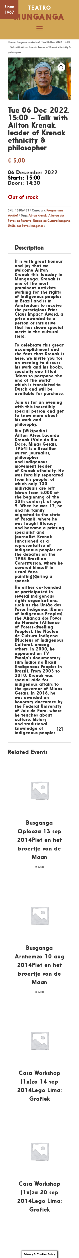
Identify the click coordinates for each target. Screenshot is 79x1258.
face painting (26, 574)
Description (29, 247)
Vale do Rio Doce (36, 442)
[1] (34, 577)
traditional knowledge (31, 726)
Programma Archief (28, 42)
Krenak (28, 470)
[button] (61, 67)
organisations (42, 600)
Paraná (28, 519)
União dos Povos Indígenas (25, 226)
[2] (60, 729)
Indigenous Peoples (41, 613)
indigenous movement (31, 464)
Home (11, 42)
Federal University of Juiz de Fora (38, 708)
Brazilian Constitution (30, 561)
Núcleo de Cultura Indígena (51, 220)
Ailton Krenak (38, 215)
